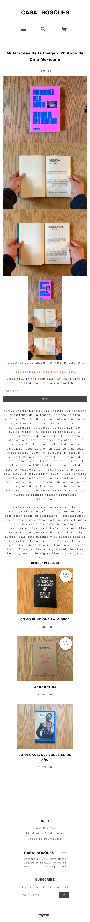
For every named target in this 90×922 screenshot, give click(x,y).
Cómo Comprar (45, 828)
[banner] (45, 11)
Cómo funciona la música (45, 619)
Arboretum (45, 687)
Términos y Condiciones (45, 833)
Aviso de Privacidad (45, 839)
